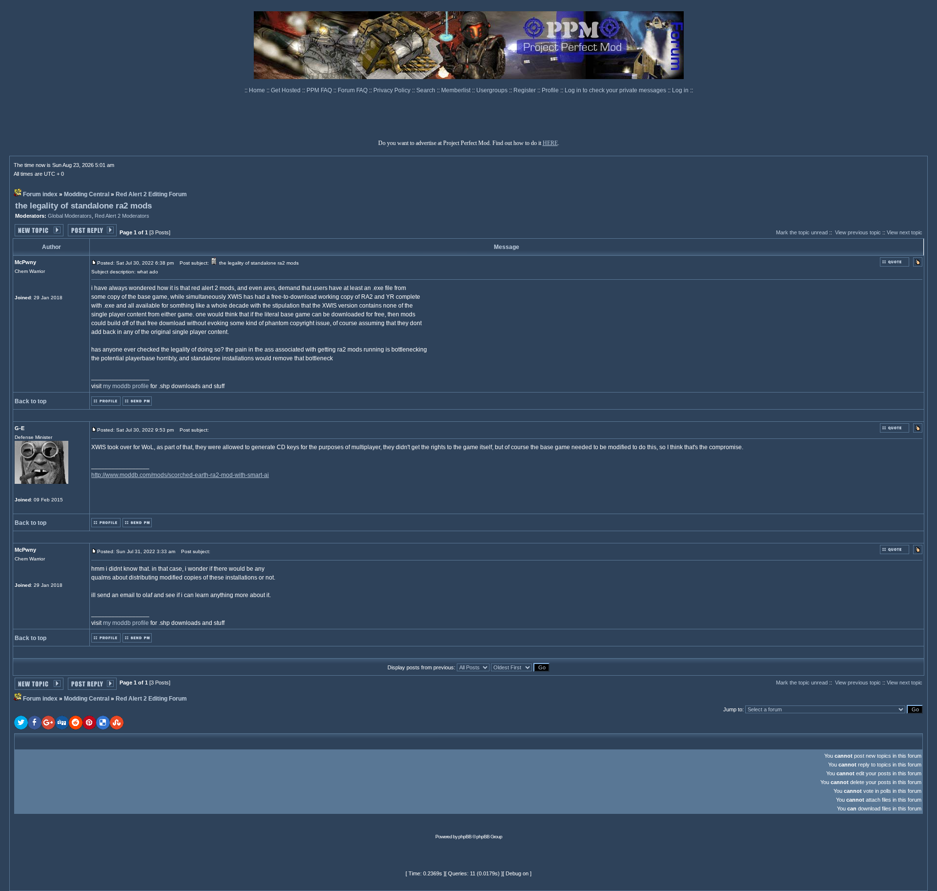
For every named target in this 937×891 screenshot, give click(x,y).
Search (426, 90)
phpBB (464, 836)
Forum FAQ (353, 90)
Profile (551, 90)
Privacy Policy (392, 90)
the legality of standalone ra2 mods (83, 205)
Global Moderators (70, 216)
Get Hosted (286, 90)
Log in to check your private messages (616, 90)
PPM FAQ (319, 90)
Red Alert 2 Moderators (122, 216)
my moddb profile (126, 386)
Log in (680, 90)
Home (257, 90)
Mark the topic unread (802, 232)
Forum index (40, 194)
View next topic (904, 232)
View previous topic (858, 232)
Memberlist (456, 90)
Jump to (732, 709)
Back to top (30, 401)
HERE (550, 143)
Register (525, 90)
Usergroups (492, 90)
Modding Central (86, 194)
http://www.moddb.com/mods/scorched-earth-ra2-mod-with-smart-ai (180, 475)
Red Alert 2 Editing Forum (151, 194)
